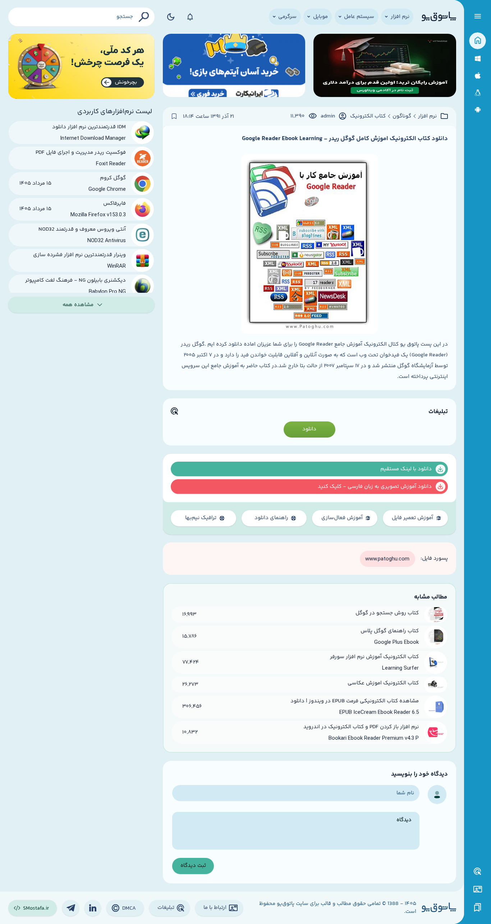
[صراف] (81, 66)
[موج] (384, 66)
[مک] (478, 75)
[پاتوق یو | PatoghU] (439, 17)
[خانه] (477, 40)
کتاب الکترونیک (368, 116)
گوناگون (402, 116)
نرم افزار (427, 116)
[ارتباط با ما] (477, 889)
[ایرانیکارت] (234, 66)
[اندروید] (478, 110)
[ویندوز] (478, 59)
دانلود (309, 429)
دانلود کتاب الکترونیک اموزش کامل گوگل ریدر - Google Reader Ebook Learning (345, 138)
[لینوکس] (478, 93)
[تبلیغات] (478, 871)
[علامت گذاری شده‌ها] (477, 907)
